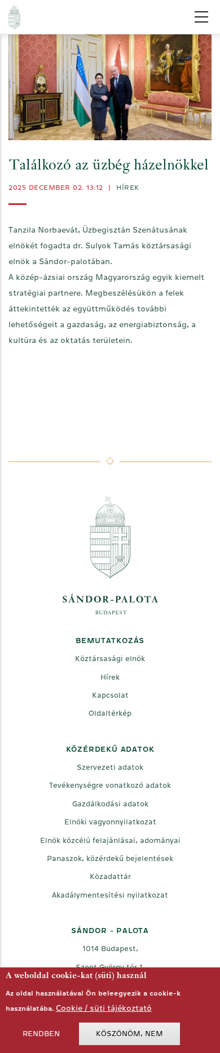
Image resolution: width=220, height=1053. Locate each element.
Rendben (41, 1033)
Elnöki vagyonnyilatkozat (110, 822)
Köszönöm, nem (129, 1033)
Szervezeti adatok (110, 767)
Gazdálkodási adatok (110, 803)
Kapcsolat (110, 695)
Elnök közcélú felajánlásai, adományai (110, 840)
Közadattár (110, 876)
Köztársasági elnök (110, 658)
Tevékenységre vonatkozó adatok (110, 785)
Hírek (127, 187)
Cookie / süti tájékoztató (104, 1008)
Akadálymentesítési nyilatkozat (110, 895)
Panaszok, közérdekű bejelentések (110, 858)
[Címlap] (99, 17)
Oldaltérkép (110, 713)
